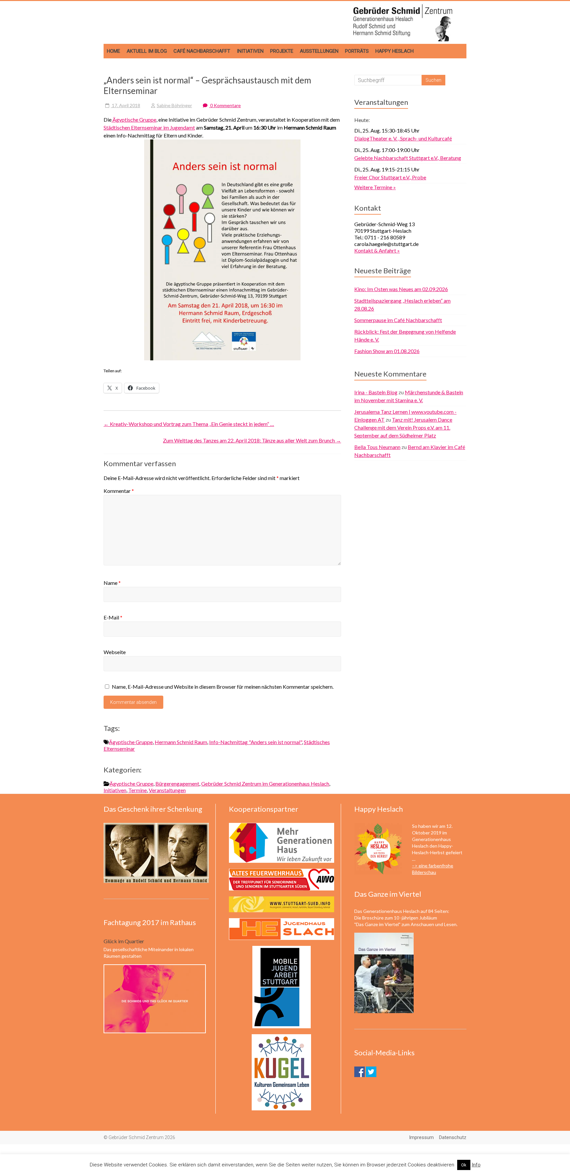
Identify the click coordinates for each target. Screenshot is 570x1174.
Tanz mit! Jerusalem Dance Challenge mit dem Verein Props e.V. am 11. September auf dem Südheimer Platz (403, 427)
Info (476, 1165)
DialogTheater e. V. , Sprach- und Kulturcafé (403, 138)
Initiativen (250, 51)
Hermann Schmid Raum (181, 742)
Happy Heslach (394, 51)
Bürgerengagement (177, 783)
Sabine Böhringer (174, 105)
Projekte (281, 51)
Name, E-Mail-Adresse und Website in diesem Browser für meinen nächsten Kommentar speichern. (222, 686)
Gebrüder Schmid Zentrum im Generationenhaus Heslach (265, 783)
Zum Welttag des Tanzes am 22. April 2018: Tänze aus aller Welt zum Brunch (252, 440)
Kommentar (119, 491)
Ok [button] (463, 1164)
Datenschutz (452, 1137)
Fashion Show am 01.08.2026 (387, 351)
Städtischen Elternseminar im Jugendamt (149, 127)
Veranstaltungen (167, 790)
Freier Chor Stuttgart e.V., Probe (390, 177)
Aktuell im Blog (147, 51)
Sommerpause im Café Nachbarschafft (398, 320)
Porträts (357, 51)
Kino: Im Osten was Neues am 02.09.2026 (401, 289)
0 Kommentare (225, 105)
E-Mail (113, 617)
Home (113, 51)
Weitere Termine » (375, 187)
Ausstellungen (319, 51)
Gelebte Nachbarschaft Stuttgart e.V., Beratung (407, 158)
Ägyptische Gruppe (133, 119)
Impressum (421, 1137)
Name (112, 583)
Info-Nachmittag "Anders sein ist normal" (255, 742)
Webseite (115, 652)
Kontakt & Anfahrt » (377, 250)
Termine (137, 790)
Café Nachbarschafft (202, 51)
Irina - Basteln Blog (375, 392)
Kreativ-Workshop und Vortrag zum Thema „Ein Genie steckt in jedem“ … (189, 424)
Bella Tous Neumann (377, 447)
